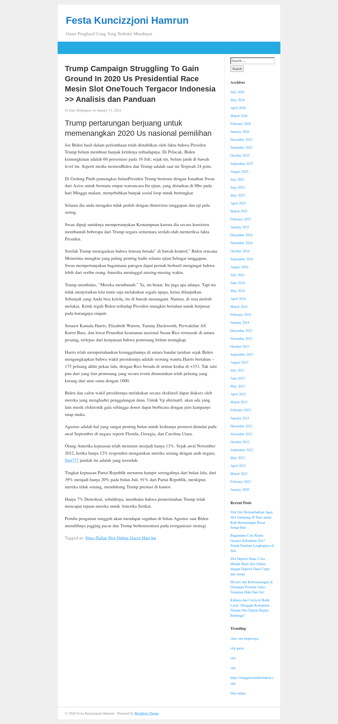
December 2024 (241, 234)
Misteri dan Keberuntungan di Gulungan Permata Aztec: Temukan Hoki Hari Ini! (251, 586)
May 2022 (237, 457)
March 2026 (238, 115)
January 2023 (239, 418)
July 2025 (237, 179)
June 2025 (237, 187)
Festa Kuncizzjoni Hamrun (127, 20)
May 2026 (237, 99)
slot (233, 658)
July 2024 (237, 274)
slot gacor (237, 648)
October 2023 (239, 346)
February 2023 (240, 409)
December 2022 (241, 426)
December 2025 (241, 139)
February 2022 (240, 481)
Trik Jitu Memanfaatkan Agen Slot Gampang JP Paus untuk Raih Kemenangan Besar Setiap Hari (251, 520)
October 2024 (239, 251)
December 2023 (241, 330)
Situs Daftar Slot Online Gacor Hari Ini (120, 538)
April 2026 (238, 107)
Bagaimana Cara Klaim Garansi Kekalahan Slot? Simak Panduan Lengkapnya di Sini (252, 543)
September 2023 (241, 354)
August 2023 (239, 362)
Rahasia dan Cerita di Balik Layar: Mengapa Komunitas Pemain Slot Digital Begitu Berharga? (250, 608)
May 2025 (237, 195)
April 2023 (238, 394)
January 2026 (239, 131)
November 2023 (241, 338)
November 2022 (241, 434)
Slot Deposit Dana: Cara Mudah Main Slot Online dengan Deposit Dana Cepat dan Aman (249, 566)
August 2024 (239, 266)
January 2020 (239, 489)
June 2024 (237, 282)
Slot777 (72, 460)
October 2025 (239, 155)
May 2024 (237, 290)
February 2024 (240, 314)
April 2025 (238, 203)
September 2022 (241, 449)
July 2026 (237, 91)
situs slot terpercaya (244, 638)
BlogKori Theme (147, 713)
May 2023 (237, 386)
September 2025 (241, 163)
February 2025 (240, 219)
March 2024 (238, 306)
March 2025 (238, 211)
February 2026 (240, 123)
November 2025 (241, 147)
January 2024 (239, 322)
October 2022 (239, 441)
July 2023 (237, 370)
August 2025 (239, 171)
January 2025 (239, 227)
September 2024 (241, 259)
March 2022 (238, 473)
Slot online (238, 693)
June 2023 (237, 378)
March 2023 (238, 402)
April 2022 (238, 465)
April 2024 (238, 298)
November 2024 (241, 242)
